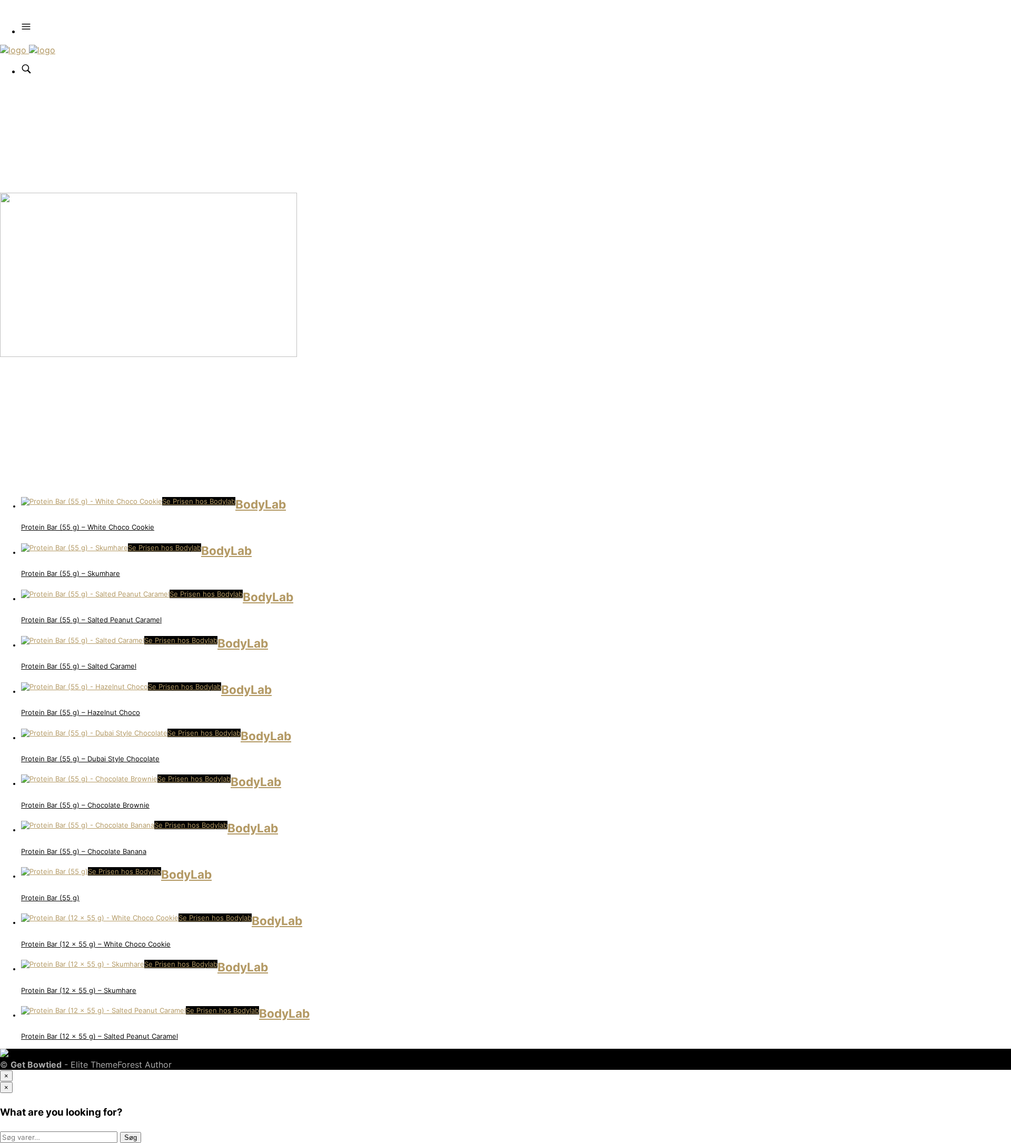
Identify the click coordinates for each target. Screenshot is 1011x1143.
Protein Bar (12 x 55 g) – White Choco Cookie (96, 944)
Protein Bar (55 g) (50, 897)
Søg (130, 1137)
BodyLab (260, 504)
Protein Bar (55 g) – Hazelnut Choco (80, 712)
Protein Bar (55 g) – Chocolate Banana (83, 851)
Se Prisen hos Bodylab (198, 501)
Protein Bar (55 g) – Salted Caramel (78, 666)
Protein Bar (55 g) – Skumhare (70, 573)
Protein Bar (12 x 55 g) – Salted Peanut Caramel (99, 1036)
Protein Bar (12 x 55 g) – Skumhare (78, 990)
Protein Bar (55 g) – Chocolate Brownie (85, 805)
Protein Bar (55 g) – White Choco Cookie (87, 527)
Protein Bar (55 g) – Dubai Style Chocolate (90, 758)
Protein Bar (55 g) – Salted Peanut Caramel (91, 619)
